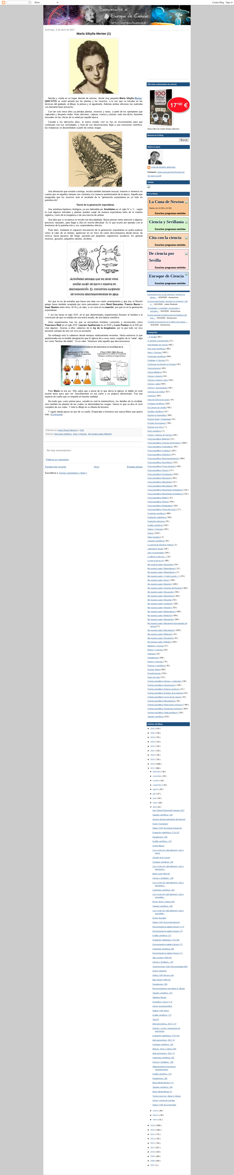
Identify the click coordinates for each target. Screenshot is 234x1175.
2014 (152, 1134)
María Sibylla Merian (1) (162, 1092)
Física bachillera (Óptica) (158, 502)
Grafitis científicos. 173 (161, 841)
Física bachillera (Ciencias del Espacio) (164, 443)
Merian (138, 98)
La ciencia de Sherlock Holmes (160, 545)
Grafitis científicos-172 (161, 935)
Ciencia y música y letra (157, 380)
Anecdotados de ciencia (157, 345)
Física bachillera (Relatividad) (160, 506)
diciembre (157, 772)
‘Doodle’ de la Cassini (161, 858)
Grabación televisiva (156, 521)
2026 (152, 729)
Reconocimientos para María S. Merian (168, 988)
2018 (152, 764)
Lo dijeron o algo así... (156, 557)
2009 (152, 1156)
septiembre (158, 785)
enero (155, 1120)
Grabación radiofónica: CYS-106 (165, 940)
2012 (152, 1143)
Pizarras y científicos (156, 666)
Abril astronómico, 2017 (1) (163, 1053)
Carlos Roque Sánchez (67, 430)
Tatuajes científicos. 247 (162, 993)
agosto (156, 789)
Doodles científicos (155, 411)
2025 (152, 733)
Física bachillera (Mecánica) (159, 478)
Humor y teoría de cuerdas (163, 1100)
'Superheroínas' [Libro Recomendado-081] (170, 966)
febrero (156, 1115)
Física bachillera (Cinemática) (160, 447)
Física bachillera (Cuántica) (159, 451)
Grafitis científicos (155, 525)
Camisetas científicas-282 (163, 949)
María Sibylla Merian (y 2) (163, 1083)
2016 (152, 1125)
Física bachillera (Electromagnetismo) (163, 458)
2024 (152, 737)
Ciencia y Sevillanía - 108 (162, 878)
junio (155, 798)
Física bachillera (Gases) (158, 470)
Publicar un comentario (57, 459)
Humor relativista (159, 971)
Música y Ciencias (155, 650)
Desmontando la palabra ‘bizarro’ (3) (167, 931)
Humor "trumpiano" (160, 824)
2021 (152, 751)
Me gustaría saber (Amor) (158, 580)
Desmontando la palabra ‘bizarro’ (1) (167, 953)
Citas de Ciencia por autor (158, 400)
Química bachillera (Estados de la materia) (165, 693)
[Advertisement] (168, 54)
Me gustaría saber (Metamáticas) (161, 572)
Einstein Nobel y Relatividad (159, 419)
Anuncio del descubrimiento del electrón (168, 819)
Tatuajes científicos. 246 (162, 1087)
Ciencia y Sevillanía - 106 (162, 1062)
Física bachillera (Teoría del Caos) (162, 509)
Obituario (151, 654)
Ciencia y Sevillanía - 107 (162, 962)
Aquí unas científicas (63, 434)
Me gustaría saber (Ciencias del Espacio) (164, 588)
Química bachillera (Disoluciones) (161, 685)
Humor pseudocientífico (162, 1006)
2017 (152, 768)
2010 (152, 1152)
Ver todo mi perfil (154, 176)
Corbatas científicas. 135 (162, 862)
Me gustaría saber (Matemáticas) (161, 568)
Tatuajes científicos (155, 717)
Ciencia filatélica (154, 372)
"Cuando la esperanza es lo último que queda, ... (167, 322)
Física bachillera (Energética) (159, 462)
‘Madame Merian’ (159, 997)
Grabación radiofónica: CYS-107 (165, 832)
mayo (155, 803)
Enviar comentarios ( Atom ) (73, 473)
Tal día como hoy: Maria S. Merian (166, 1096)
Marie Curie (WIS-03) (161, 874)
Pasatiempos (153, 658)
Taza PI (155, 1019)
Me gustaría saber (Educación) (160, 564)
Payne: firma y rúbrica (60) (163, 902)
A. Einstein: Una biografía (158, 341)
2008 (152, 1161)
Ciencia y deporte (155, 376)
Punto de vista (153, 677)
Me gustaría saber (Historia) (159, 608)
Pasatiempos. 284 (159, 837)
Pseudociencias (154, 673)
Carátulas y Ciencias (156, 360)
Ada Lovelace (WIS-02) (162, 958)
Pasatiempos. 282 (159, 1078)
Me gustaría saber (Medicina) (160, 615)
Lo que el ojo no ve (155, 561)
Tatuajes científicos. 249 (162, 815)
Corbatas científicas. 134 (162, 1044)
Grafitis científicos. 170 (161, 1074)
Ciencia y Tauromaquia (157, 388)
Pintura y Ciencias (155, 662)
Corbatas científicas (156, 404)
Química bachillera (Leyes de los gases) (164, 697)
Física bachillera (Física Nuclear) (161, 466)
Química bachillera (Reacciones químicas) (165, 705)
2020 (152, 755)
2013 (152, 1139)
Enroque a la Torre (155, 427)
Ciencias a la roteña (155, 392)
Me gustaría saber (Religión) (159, 642)
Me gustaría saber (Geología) (160, 604)
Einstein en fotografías (157, 415)
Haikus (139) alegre (160, 1011)
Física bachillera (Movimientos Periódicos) (165, 494)
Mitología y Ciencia (155, 646)
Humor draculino (159, 918)
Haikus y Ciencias (155, 529)
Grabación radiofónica (156, 517)
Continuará (56, 414)
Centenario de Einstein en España (161, 364)
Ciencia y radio (153, 384)
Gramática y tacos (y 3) (162, 1002)
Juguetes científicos (156, 541)
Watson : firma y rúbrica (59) (164, 1049)
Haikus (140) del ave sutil (163, 975)
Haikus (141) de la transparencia (166, 922)
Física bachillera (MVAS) (157, 498)
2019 (152, 759)
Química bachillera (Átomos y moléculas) (164, 681)
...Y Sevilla (152, 337)
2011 (152, 1148)
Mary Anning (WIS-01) (161, 980)
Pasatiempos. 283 (159, 984)
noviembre (157, 776)
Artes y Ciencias (80, 434)
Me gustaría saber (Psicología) (160, 638)
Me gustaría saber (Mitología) (160, 634)
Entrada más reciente (55, 467)
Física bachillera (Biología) (158, 439)
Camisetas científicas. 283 (163, 890)
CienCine (151, 396)
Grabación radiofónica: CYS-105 (165, 1036)
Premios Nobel (153, 669)
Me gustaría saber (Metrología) (160, 619)
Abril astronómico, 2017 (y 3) (164, 1024)
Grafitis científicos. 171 (161, 1015)
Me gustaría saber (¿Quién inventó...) (163, 576)
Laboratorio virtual (155, 549)
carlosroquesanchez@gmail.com (170, 172)
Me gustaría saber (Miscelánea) (161, 630)
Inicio (96, 467)
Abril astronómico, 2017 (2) (163, 1040)
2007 (152, 1165)
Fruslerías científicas (156, 513)
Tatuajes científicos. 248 (162, 906)
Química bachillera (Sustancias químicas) (165, 709)
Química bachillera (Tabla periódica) (162, 713)
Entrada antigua (135, 467)
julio (154, 794)
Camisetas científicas (156, 356)
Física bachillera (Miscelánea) (160, 486)
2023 (152, 742)
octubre (156, 781)
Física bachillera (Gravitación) (160, 474)
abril (155, 807)
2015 (152, 1130)
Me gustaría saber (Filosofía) (159, 600)
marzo (156, 1111)
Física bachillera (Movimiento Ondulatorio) (165, 490)
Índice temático (154, 537)
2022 (152, 746)
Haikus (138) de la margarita (164, 1105)
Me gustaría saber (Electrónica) (160, 596)
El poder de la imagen (156, 423)
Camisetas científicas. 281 (163, 1058)
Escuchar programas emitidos (170, 213)
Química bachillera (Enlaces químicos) (163, 689)
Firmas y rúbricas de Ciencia (159, 435)
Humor (150, 533)
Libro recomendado (155, 553)
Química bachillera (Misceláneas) (161, 701)
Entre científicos (154, 431)
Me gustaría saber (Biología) (100, 434)
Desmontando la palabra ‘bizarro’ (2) (167, 944)
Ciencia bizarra (154, 368)
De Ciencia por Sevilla (156, 407)
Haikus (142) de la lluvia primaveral (167, 828)
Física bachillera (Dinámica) (159, 454)
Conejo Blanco (158, 846)
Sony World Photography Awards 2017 (168, 810)
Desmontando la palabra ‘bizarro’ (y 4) (168, 927)
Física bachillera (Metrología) (159, 482)
